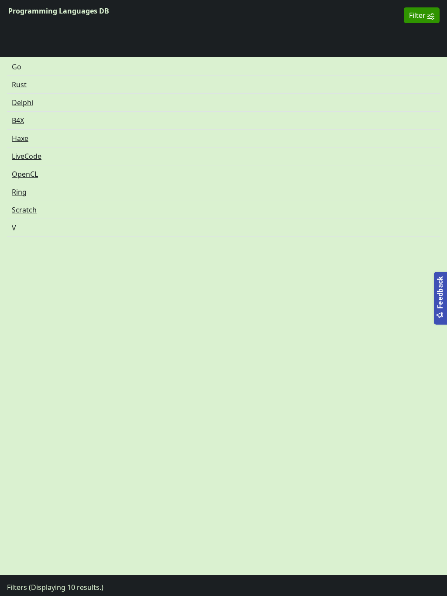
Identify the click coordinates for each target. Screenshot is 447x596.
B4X (18, 120)
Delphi (22, 102)
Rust (19, 84)
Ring (19, 192)
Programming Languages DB (58, 11)
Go (16, 67)
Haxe (20, 138)
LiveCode (26, 156)
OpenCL (25, 174)
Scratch (24, 210)
